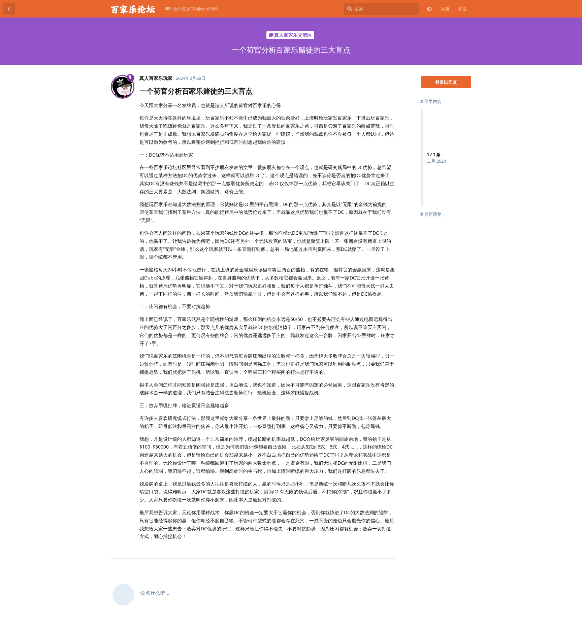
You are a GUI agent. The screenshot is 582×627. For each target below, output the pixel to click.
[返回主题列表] (9, 9)
